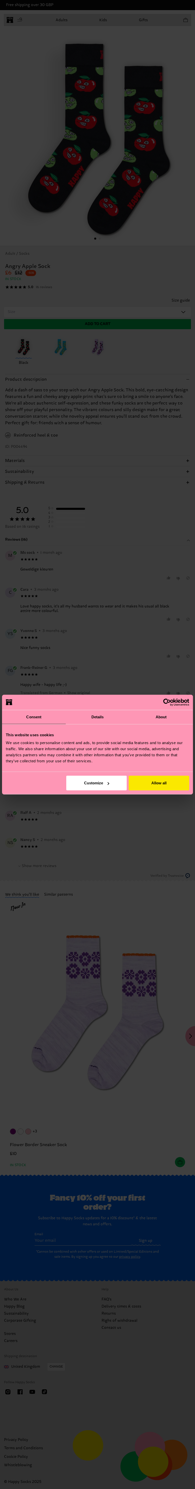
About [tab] (161, 717)
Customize (93, 783)
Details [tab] (97, 717)
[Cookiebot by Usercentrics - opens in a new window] (167, 702)
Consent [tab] (33, 717)
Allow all (159, 783)
